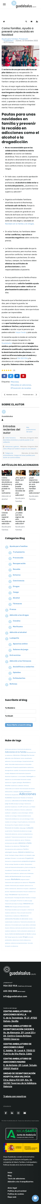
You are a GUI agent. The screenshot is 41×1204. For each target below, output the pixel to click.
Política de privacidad (17, 1191)
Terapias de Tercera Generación (21, 906)
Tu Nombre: (10, 708)
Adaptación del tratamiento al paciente (20, 773)
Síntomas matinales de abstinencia (19, 928)
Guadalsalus (8, 41)
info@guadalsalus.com (15, 996)
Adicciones (27, 794)
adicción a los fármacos (12, 758)
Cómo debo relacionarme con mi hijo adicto (20, 764)
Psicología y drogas (14, 855)
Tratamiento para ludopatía (17, 885)
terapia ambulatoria (25, 791)
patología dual (9, 767)
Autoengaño (30, 776)
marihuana (26, 806)
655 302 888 (10, 991)
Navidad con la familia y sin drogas (19, 224)
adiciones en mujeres (22, 888)
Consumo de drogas (16, 761)
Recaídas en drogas (30, 897)
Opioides (17, 672)
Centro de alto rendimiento (20, 870)
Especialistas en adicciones (12, 916)
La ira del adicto (21, 858)
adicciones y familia (24, 843)
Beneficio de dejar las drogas (16, 803)
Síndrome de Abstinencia (24, 816)
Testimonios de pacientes (12, 794)
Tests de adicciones (16, 1179)
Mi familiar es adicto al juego (24, 900)
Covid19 (20, 806)
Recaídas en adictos (19, 864)
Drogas (16, 586)
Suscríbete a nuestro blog (19, 725)
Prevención (23, 39)
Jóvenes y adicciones (26, 810)
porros (22, 840)
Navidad (15, 382)
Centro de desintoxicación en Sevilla (20, 934)
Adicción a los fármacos (20, 661)
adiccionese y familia (18, 940)
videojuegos (22, 828)
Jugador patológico (17, 782)
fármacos (13, 858)
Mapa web (12, 1197)
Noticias (13, 684)
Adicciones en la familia (15, 752)
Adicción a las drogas (19, 615)
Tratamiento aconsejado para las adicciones (16, 882)
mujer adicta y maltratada (29, 925)
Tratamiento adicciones (11, 834)
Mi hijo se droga (9, 864)
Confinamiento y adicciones (12, 810)
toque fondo (21, 332)
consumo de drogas (25, 819)
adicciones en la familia (19, 800)
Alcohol (16, 598)
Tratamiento (19, 552)
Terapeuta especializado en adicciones (23, 767)
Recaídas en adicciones (21, 385)
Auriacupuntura (9, 825)
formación (7, 879)
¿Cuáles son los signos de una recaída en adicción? (20, 518)
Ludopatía (14, 638)
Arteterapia (30, 873)
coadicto (16, 770)
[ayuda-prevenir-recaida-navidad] (20, 55)
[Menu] (4, 4)
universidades (22, 776)
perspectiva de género (28, 861)
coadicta (7, 885)
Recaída (16, 569)
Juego (16, 592)
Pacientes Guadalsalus (11, 776)
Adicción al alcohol (18, 632)
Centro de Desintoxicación (13, 876)
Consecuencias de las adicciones (14, 849)
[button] (26, 21)
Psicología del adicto (19, 897)
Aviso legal (12, 1188)
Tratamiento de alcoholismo (19, 837)
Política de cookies (16, 1194)
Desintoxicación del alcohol (27, 788)
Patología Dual (24, 846)
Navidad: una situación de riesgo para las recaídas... (13, 394)
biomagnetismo (9, 770)
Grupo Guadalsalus (22, 822)
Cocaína (16, 621)
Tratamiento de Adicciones (12, 819)
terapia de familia (17, 861)
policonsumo (23, 873)
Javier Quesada (26, 876)
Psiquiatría (32, 882)
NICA (11, 906)
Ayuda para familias (10, 39)
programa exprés (25, 879)
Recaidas (15, 852)
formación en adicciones (11, 946)
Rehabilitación (13, 894)
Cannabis (30, 943)
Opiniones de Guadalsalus (12, 873)
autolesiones (12, 888)
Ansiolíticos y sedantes (23, 667)
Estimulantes (19, 678)
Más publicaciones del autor (31, 430)
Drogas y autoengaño (11, 900)
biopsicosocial (16, 797)
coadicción (8, 813)
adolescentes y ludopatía (12, 791)
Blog (9, 1176)
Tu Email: (9, 716)
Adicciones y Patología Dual (21, 755)
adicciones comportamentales (19, 943)
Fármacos (17, 604)
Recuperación (19, 563)
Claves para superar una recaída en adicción (6, 518)
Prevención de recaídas (21, 388)
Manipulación (28, 864)
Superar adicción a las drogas (22, 825)
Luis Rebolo (32, 806)
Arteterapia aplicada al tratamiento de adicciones (18, 749)
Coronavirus (8, 861)
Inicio (10, 1173)
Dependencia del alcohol (16, 891)
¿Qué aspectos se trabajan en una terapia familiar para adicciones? (34, 485)
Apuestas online (20, 644)
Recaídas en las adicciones (12, 846)
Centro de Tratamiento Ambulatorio (14, 867)
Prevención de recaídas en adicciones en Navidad (31, 394)
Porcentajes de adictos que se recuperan (16, 909)
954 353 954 (22, 358)
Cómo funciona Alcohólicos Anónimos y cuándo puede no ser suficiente (7, 485)
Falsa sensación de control (24, 913)
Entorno (16, 575)
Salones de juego (20, 649)
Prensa (13, 609)
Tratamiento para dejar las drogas (14, 903)
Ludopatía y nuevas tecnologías (19, 813)
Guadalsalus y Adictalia (17, 785)
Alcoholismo (15, 879)
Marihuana (18, 627)
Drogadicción (29, 858)
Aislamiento (32, 822)
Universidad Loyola (16, 925)
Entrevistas (15, 655)
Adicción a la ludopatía (25, 855)
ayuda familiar (9, 831)
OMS (29, 870)
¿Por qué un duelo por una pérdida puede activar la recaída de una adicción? (20, 486)
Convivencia (18, 581)
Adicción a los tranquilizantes (20, 1182)
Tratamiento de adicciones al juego (22, 831)
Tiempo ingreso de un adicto (14, 937)
